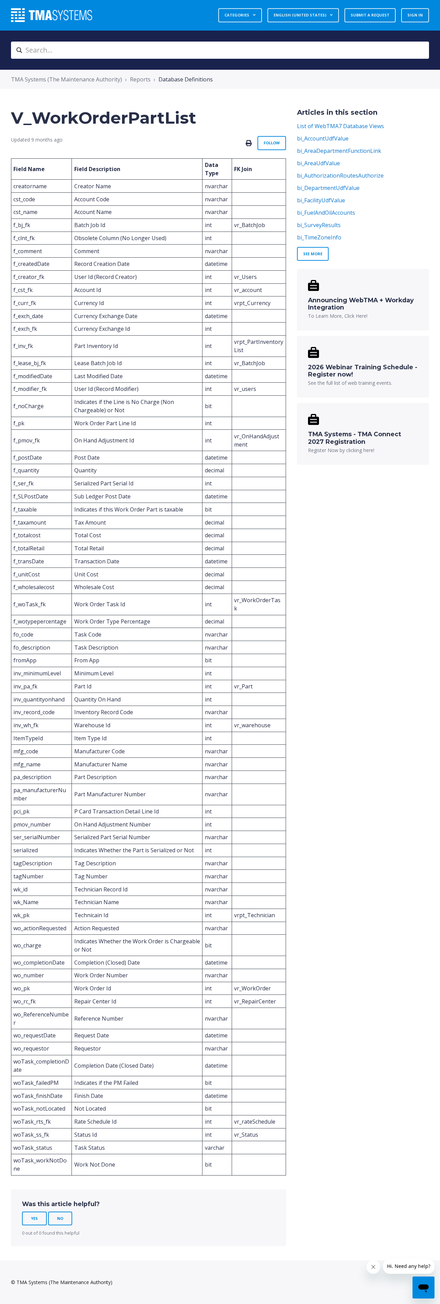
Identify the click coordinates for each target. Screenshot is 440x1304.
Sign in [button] (415, 15)
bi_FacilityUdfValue (321, 200)
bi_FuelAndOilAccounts (326, 212)
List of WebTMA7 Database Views (340, 126)
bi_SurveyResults (319, 225)
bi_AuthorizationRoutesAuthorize (340, 175)
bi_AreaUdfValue (318, 163)
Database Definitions (185, 79)
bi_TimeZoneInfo (319, 237)
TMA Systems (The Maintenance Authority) (66, 79)
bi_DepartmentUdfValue (328, 188)
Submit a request (370, 15)
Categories (237, 15)
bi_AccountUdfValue (323, 138)
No (60, 1218)
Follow (272, 142)
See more (312, 253)
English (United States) (300, 15)
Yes (34, 1218)
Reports (140, 79)
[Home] (51, 15)
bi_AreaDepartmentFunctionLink (339, 151)
